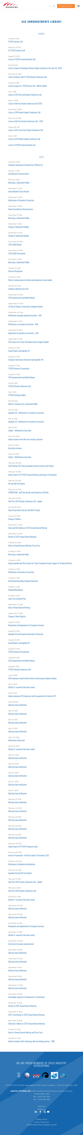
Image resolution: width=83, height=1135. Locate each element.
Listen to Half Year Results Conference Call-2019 (25, 103)
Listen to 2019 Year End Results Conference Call (25, 94)
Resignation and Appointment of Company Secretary (26, 625)
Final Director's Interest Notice (18, 173)
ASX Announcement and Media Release (21, 297)
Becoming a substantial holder (18, 554)
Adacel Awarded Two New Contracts (20, 209)
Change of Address (14, 518)
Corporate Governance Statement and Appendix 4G (25, 359)
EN (50, 6)
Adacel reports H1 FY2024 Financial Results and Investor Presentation (32, 474)
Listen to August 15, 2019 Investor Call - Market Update (27, 85)
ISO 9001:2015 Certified (14, 1085)
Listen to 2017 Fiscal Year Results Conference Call (25, 130)
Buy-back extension (15, 448)
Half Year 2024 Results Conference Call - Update (25, 501)
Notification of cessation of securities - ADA (23, 324)
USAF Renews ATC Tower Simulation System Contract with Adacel (31, 465)
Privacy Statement (41, 1122)
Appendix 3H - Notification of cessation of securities (26, 412)
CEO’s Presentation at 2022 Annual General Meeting (26, 1014)
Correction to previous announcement (21, 943)
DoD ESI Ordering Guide (67, 1085)
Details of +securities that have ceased (21, 687)
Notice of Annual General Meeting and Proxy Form (25, 1032)
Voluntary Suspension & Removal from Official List (25, 164)
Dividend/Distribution (15, 589)
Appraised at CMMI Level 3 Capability (40, 1085)
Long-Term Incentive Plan (17, 598)
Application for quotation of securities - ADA (23, 333)
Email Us (41, 1106)
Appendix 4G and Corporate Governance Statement (25, 634)
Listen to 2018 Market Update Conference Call (24, 112)
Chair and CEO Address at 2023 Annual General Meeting (27, 527)
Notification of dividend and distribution (21, 864)
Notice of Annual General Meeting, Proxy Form (24, 545)
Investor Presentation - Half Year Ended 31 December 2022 (28, 855)
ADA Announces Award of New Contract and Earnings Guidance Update (32, 678)
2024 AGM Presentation (16, 253)
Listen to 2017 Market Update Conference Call (24, 138)
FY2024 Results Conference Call (19, 386)
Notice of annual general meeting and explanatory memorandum (30, 279)
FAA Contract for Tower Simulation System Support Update (28, 341)
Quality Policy (41, 1119)
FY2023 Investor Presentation (18, 651)
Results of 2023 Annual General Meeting (22, 536)
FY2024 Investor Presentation (18, 368)
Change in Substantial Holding (18, 226)
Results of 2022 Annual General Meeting (22, 1005)
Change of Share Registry (17, 616)
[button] (78, 6)
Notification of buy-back (16, 740)
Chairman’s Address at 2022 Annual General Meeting (26, 1023)
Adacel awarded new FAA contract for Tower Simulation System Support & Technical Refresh (40, 563)
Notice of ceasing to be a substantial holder (23, 403)
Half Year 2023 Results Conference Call (22, 890)
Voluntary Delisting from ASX (18, 288)
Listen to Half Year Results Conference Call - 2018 (25, 121)
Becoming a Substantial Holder (18, 182)
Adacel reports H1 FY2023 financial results (23, 846)
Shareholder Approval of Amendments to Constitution (26, 996)
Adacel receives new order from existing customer (25, 439)
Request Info (65, 6)
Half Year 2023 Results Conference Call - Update (25, 881)
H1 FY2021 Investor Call (16, 50)
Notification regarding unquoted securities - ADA (25, 315)
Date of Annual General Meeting (19, 607)
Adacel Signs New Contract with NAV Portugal (24, 510)
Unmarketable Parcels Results (18, 191)
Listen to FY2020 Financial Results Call (21, 59)
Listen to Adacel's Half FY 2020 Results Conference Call (27, 76)
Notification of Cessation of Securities (21, 200)
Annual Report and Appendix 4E (19, 350)
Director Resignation (15, 271)
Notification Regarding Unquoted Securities (23, 580)
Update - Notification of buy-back (19, 430)
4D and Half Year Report (16, 483)
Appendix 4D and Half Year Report (20, 873)
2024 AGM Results (15, 244)
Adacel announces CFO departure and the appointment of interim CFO (32, 696)
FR (54, 6)
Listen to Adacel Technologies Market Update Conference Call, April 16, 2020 (35, 68)
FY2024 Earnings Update (17, 395)
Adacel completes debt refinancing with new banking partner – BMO (31, 1041)
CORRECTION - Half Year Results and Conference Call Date (28, 492)
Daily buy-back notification (17, 704)
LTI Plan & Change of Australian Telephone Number (25, 306)
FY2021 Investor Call (15, 41)
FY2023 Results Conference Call (19, 669)
